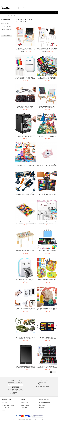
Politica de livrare (5, 407)
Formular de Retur (24, 407)
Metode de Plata (24, 402)
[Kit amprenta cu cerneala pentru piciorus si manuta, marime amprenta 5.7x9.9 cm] (25, 297)
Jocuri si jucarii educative (6, 26)
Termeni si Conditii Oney (7, 409)
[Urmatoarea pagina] (55, 372)
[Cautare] (55, 8)
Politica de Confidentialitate (13, 392)
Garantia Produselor (25, 405)
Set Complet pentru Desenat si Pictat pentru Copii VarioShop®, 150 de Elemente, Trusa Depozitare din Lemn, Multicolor (47, 193)
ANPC (22, 409)
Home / (4, 16)
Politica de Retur (24, 404)
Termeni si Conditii (6, 404)
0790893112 (43, 384)
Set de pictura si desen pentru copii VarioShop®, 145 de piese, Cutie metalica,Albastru (47, 251)
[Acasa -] (8, 7)
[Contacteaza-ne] (51, 12)
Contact (3, 410)
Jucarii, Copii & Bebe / (11, 16)
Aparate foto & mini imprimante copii (5, 24)
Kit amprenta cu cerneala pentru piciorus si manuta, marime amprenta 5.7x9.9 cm (25, 309)
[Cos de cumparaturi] (55, 12)
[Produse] (2, 13)
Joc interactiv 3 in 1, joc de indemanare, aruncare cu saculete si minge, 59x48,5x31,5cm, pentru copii (47, 280)
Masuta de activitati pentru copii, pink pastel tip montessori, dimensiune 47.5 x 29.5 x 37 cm (25, 251)
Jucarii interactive (4, 28)
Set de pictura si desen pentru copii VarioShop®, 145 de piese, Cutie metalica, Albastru (47, 78)
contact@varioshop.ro (43, 386)
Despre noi (4, 402)
